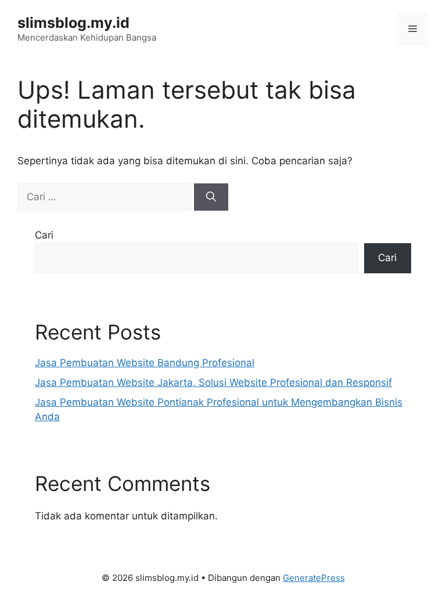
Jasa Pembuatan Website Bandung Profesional (144, 363)
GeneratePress (314, 577)
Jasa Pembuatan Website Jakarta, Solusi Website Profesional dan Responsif (213, 382)
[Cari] (211, 197)
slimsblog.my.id (73, 22)
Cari (44, 235)
